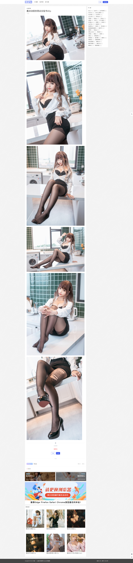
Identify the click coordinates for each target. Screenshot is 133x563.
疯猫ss (96, 33)
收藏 (36, 463)
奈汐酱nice (91, 22)
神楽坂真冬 (97, 35)
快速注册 (105, 2)
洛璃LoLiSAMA (92, 31)
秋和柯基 (91, 37)
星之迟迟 (104, 26)
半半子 (96, 20)
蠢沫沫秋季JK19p (51, 529)
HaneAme (91, 12)
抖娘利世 (98, 24)
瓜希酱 (90, 33)
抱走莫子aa (91, 26)
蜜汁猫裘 (98, 37)
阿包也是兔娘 (91, 41)
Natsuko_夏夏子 (99, 12)
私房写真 (29, 8)
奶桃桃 (98, 22)
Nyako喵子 (91, 14)
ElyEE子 (96, 10)
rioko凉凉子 (99, 14)
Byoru (90, 10)
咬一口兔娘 (102, 20)
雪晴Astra (99, 41)
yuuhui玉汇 (91, 16)
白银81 (90, 35)
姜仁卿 (104, 22)
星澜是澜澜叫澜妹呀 (93, 28)
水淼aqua (96, 30)
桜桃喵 (90, 30)
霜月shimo (99, 43)
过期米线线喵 (98, 39)
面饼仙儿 (91, 45)
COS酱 (33, 560)
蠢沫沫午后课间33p (31, 553)
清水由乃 (99, 31)
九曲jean (96, 18)
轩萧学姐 (91, 39)
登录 (100, 2)
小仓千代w (91, 24)
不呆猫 (90, 18)
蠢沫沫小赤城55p (71, 529)
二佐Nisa (103, 18)
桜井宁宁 (101, 28)
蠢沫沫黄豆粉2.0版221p (53, 553)
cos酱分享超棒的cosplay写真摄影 (43, 560)
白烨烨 (102, 33)
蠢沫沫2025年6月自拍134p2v (74, 553)
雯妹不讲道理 (92, 43)
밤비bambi (99, 16)
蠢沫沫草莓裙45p (81, 476)
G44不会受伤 (103, 10)
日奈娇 (97, 26)
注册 (58, 453)
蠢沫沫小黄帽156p (30, 529)
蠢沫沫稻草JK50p (30, 476)
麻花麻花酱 (98, 45)
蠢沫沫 (104, 37)
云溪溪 (90, 20)
